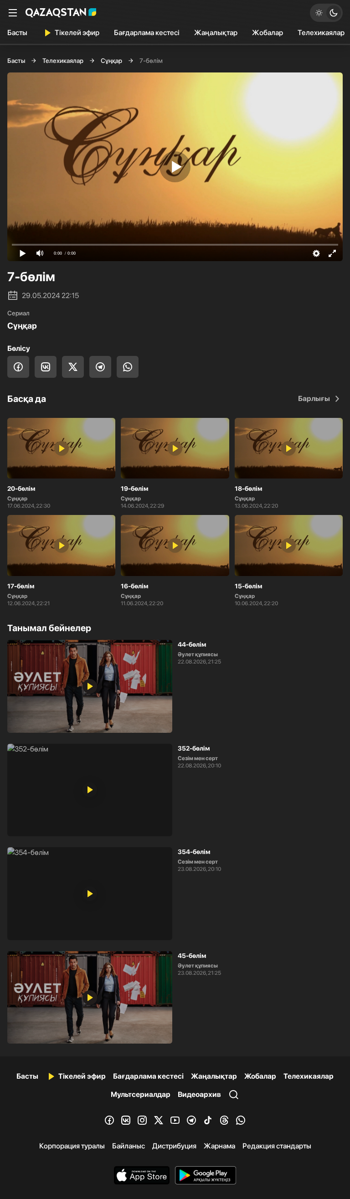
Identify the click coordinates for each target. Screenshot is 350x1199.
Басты (17, 32)
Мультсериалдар (140, 1094)
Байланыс (128, 1146)
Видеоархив (199, 1094)
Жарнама (219, 1146)
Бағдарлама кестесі (147, 32)
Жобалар (267, 32)
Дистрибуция (174, 1146)
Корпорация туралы (72, 1146)
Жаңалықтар (215, 32)
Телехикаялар (62, 60)
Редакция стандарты (276, 1146)
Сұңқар (111, 60)
